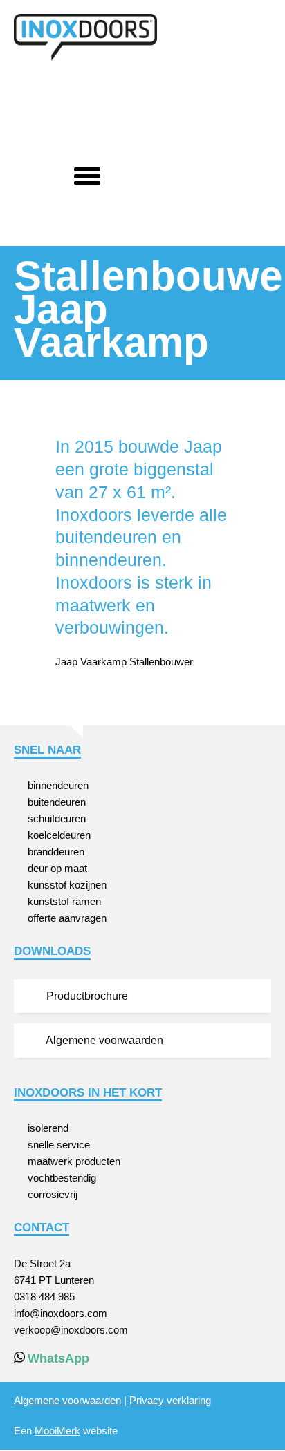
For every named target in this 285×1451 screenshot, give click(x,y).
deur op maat (57, 868)
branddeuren (56, 851)
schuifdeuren (57, 818)
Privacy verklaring (170, 1400)
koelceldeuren (59, 835)
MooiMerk (57, 1430)
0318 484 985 (44, 1296)
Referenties (91, 105)
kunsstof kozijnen (67, 885)
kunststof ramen (64, 901)
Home (30, 105)
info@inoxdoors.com (60, 1313)
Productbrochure (86, 996)
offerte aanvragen (67, 918)
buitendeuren (57, 802)
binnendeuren (58, 785)
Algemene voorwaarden (103, 1040)
